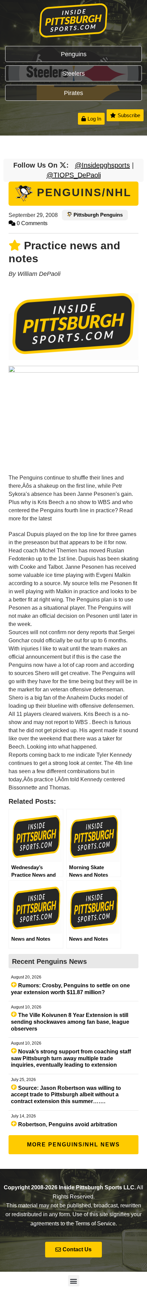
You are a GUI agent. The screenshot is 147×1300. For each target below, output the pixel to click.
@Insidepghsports (102, 165)
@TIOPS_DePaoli (73, 175)
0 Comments (31, 223)
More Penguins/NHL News (73, 1144)
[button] (73, 1280)
